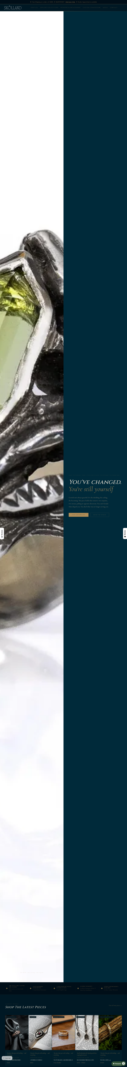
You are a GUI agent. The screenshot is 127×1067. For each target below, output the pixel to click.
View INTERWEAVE (78, 514)
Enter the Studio (99, 514)
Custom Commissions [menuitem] (92, 7)
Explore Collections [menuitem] (49, 7)
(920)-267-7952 (70, 2)
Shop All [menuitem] (34, 7)
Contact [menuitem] (114, 7)
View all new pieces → (115, 1005)
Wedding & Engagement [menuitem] (70, 7)
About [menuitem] (105, 7)
